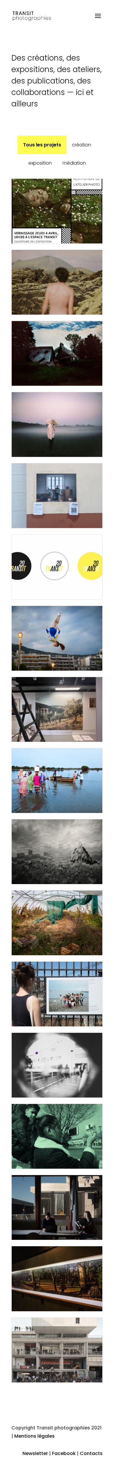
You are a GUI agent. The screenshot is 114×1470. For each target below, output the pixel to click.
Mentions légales (34, 1436)
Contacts (91, 1453)
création (81, 144)
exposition (40, 163)
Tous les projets (42, 144)
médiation (74, 163)
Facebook (64, 1453)
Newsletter (35, 1453)
